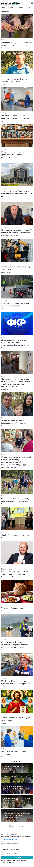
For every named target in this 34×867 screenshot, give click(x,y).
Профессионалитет (13, 753)
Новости (4, 7)
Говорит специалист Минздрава (15, 572)
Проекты (3, 860)
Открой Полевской (21, 860)
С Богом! (16, 719)
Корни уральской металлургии (16, 461)
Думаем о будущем (16, 268)
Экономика (21, 7)
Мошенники (16, 194)
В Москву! (15, 342)
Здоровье (16, 117)
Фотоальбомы (4, 862)
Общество (12, 7)
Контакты (11, 862)
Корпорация (15, 500)
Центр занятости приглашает (14, 155)
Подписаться (17, 857)
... (16, 826)
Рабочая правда (13, 421)
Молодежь (15, 535)
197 (19, 826)
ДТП (16, 304)
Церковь (13, 608)
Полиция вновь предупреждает (16, 231)
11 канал (16, 44)
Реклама (8, 860)
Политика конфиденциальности (9, 839)
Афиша (14, 860)
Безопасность (16, 383)
